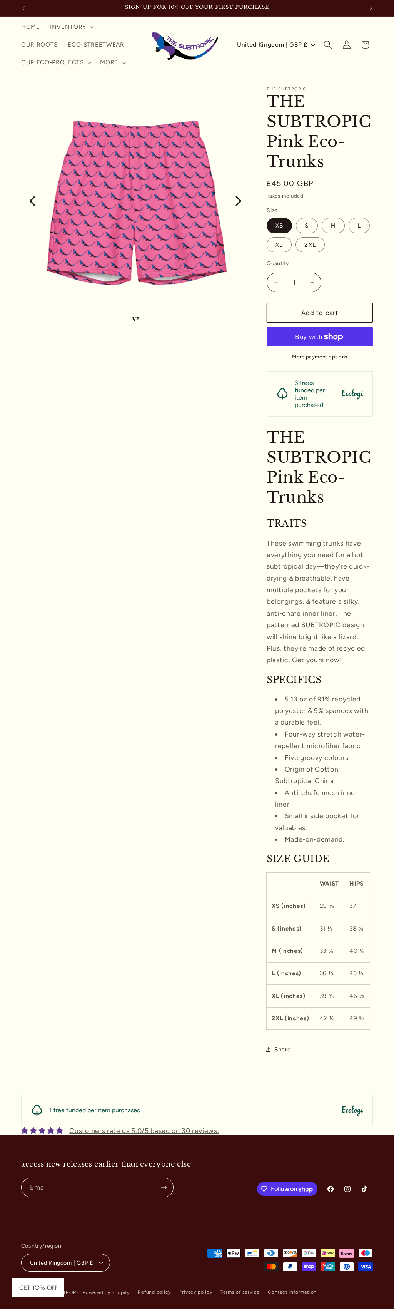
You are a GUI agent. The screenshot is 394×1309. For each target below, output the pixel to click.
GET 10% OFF (38, 1287)
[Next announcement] (370, 8)
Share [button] (282, 1049)
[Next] (238, 201)
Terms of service (240, 1292)
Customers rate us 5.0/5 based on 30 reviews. (144, 1131)
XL (279, 244)
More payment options (319, 356)
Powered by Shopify (106, 1292)
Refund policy (154, 1292)
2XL (310, 244)
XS (279, 225)
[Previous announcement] (23, 8)
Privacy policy (195, 1292)
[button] (71, 27)
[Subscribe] (164, 1188)
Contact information (292, 1292)
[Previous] (32, 201)
